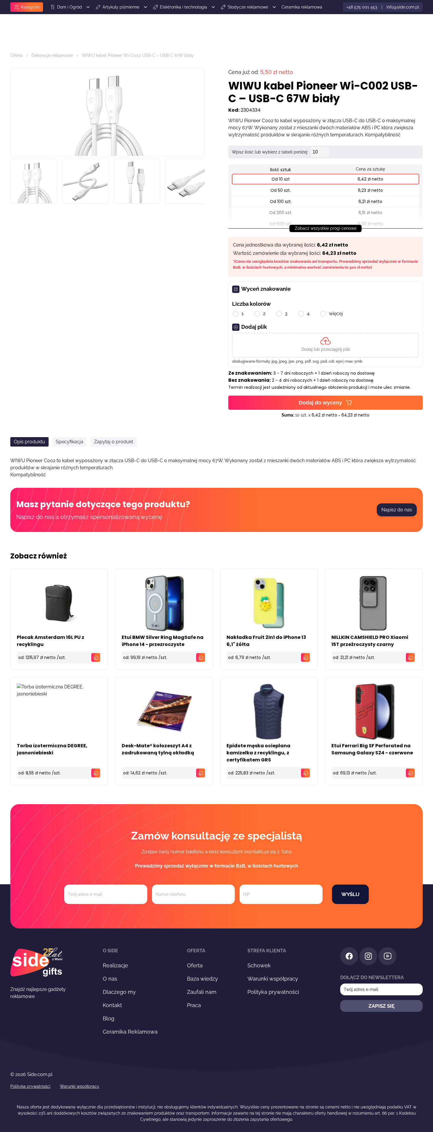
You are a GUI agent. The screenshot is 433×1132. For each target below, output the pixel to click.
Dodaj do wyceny (320, 403)
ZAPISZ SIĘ (381, 1006)
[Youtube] (387, 957)
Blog (108, 1018)
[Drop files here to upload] (325, 345)
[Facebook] (349, 957)
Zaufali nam (201, 992)
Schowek (259, 965)
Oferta (16, 55)
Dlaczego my (119, 992)
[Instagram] (368, 957)
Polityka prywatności (273, 992)
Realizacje (115, 965)
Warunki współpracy (272, 979)
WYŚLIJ (350, 894)
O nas (110, 979)
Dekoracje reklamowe (52, 55)
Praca (194, 1005)
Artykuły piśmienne (121, 7)
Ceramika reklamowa (302, 7)
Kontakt (112, 1005)
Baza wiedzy (202, 979)
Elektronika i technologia (183, 7)
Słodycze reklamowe (248, 7)
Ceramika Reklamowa (130, 1032)
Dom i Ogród (69, 7)
